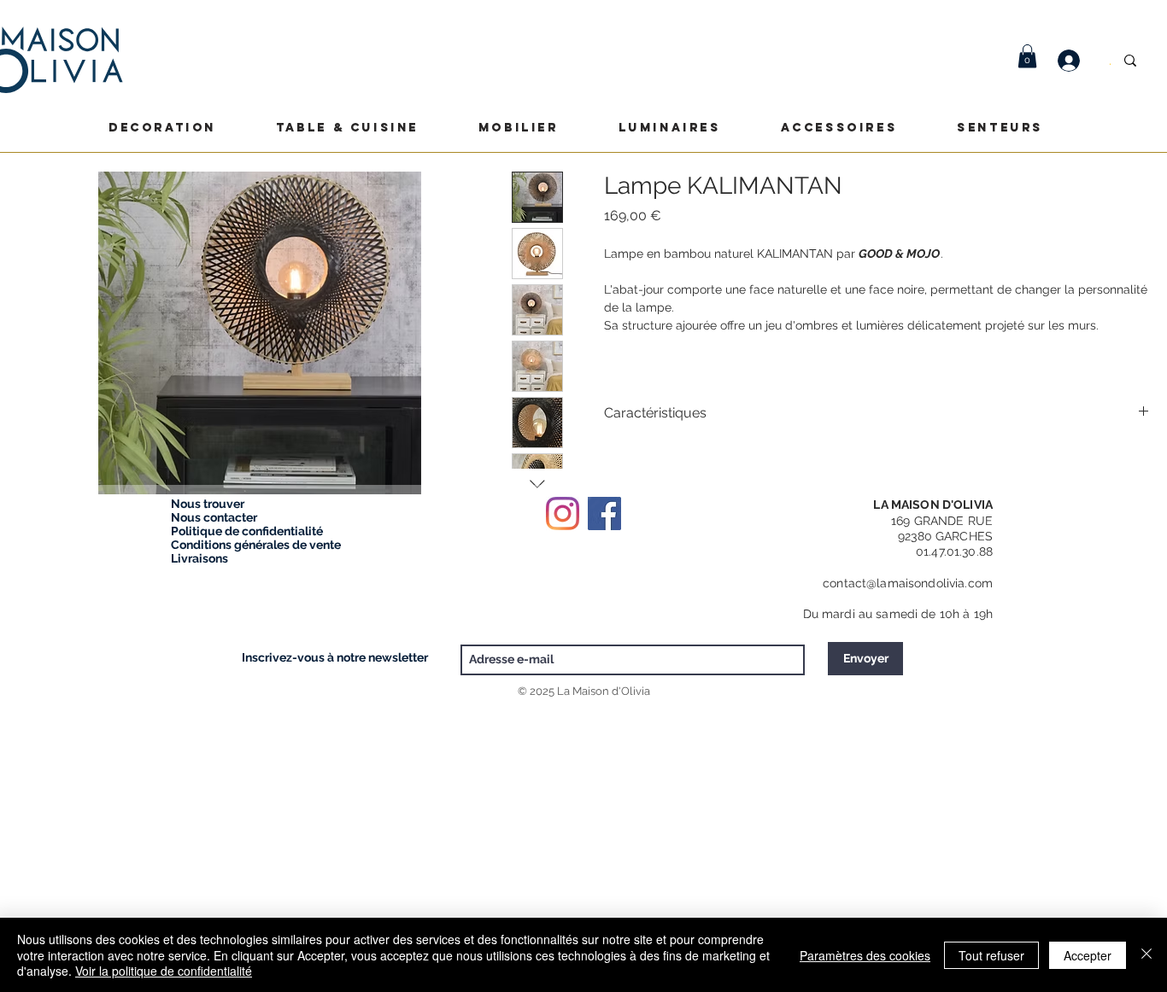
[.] (1077, 60)
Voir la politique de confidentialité (163, 970)
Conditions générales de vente (256, 544)
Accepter (1087, 955)
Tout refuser (991, 955)
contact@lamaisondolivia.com (908, 583)
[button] (1027, 55)
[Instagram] (562, 513)
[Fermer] (1146, 954)
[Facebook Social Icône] (604, 513)
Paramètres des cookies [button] (865, 955)
